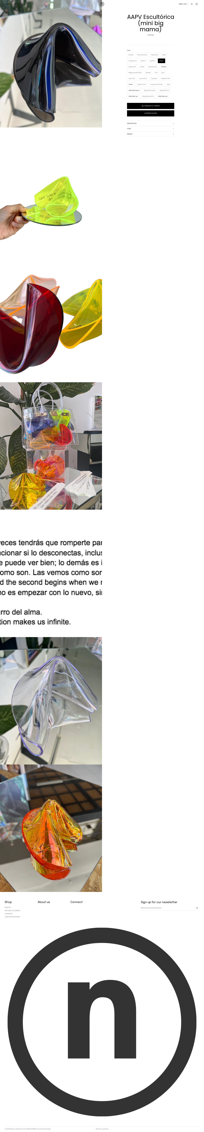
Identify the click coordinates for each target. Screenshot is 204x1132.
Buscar (8, 907)
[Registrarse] (196, 907)
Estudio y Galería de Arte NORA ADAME (23, 1129)
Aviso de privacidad (12, 917)
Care (129, 129)
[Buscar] (191, 4)
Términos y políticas (102, 1129)
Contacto (9, 914)
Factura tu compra (12, 911)
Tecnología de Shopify (44, 1129)
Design (129, 134)
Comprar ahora (150, 113)
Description (131, 123)
